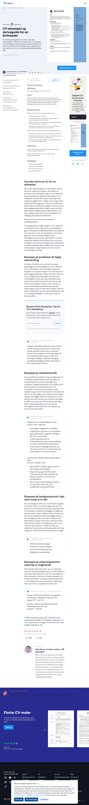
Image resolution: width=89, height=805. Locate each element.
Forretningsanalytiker (23, 695)
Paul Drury (17, 24)
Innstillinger (44, 799)
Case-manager (49, 695)
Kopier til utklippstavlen (55, 340)
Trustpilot (20, 749)
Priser (56, 780)
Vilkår (47, 328)
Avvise (35, 793)
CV (39, 774)
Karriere (40, 780)
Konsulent (70, 695)
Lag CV (74, 117)
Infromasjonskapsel (38, 795)
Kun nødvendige (31, 799)
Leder (12, 695)
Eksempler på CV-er (28, 777)
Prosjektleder (61, 695)
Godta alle (18, 799)
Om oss (57, 774)
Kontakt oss (74, 777)
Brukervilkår (74, 780)
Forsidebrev (42, 777)
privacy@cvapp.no (20, 795)
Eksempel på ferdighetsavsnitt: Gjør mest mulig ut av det (10, 100)
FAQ (72, 774)
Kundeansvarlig (37, 695)
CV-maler (25, 780)
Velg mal (8, 727)
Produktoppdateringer (62, 777)
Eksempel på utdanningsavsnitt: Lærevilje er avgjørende (10, 108)
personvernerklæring (55, 328)
